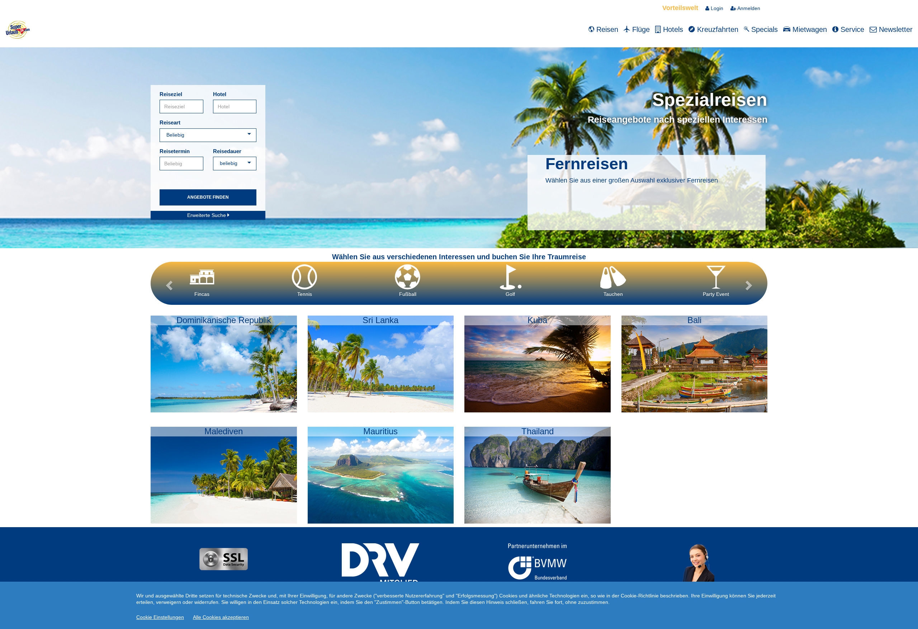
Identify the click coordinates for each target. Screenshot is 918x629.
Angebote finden (208, 197)
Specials (763, 29)
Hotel (219, 94)
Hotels (672, 29)
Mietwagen (808, 29)
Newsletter (895, 29)
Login (716, 8)
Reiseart (170, 122)
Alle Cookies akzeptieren (221, 617)
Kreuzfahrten (716, 29)
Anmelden (748, 8)
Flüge (640, 29)
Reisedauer (227, 151)
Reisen (606, 29)
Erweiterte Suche (207, 215)
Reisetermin (175, 151)
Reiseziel (171, 94)
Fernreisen (586, 164)
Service (851, 29)
